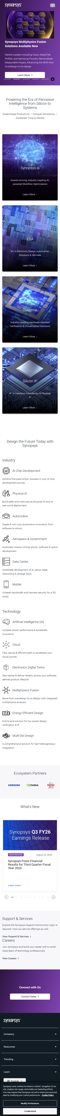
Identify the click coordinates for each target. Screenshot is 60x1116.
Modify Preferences (30, 1103)
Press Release (23, 63)
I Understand (30, 1111)
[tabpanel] (30, 42)
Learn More (24, 73)
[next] (53, 897)
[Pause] (52, 79)
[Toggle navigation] (52, 5)
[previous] (6, 897)
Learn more (14, 885)
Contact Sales (28, 996)
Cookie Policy (48, 1095)
